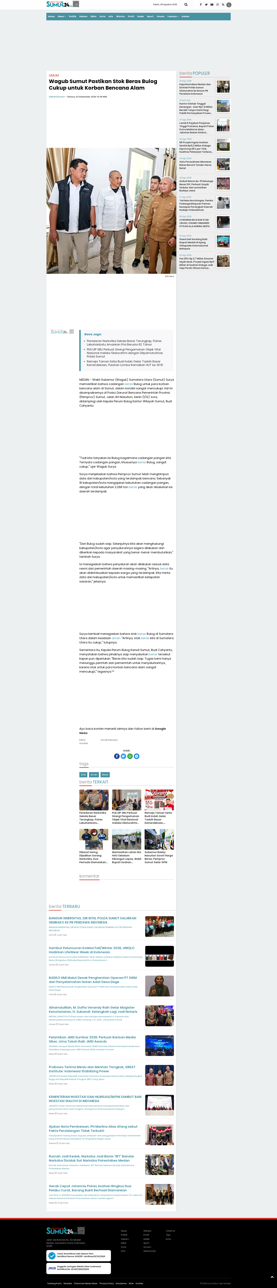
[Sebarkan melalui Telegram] (136, 756)
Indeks (185, 16)
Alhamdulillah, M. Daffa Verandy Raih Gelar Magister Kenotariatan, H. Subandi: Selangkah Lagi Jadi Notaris (93, 1009)
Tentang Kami (54, 1283)
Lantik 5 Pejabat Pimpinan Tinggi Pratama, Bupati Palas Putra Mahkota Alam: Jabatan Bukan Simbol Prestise (196, 129)
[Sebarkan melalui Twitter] (123, 756)
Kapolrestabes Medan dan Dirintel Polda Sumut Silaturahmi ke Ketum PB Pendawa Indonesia (195, 89)
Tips (168, 1234)
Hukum (83, 16)
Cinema (170, 1230)
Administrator (57, 96)
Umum (160, 16)
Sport (150, 16)
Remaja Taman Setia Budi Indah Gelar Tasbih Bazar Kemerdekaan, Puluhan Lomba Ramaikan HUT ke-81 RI (125, 363)
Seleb (140, 16)
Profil (131, 16)
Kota (102, 16)
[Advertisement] (138, 46)
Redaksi (68, 1283)
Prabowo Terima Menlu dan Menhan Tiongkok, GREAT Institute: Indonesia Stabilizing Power (92, 1069)
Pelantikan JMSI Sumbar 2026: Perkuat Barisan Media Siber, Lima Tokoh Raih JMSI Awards (92, 1039)
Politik (72, 16)
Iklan (131, 1283)
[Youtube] (212, 4)
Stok (83, 774)
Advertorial (149, 1251)
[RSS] (223, 4)
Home (51, 16)
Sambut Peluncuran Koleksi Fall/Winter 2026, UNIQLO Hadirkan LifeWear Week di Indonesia (91, 950)
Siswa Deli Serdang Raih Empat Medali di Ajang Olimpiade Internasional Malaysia (193, 244)
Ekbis (94, 16)
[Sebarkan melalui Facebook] (117, 756)
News (61, 16)
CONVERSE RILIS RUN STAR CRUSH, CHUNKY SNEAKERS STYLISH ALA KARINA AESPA (194, 223)
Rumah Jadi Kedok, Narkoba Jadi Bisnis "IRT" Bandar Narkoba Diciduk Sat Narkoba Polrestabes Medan (91, 1158)
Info (111, 16)
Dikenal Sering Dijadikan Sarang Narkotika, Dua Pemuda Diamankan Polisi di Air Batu (92, 859)
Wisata (120, 16)
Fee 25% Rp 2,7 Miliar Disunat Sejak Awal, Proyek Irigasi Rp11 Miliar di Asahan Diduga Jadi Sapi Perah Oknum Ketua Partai (196, 265)
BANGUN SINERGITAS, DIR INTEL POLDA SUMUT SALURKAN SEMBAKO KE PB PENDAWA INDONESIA (92, 920)
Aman (94, 774)
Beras (105, 774)
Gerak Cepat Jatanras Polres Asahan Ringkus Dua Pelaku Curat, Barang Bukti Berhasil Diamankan (90, 1188)
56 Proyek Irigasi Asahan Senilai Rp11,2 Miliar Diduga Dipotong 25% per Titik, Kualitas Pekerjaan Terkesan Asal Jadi (196, 148)
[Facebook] (200, 4)
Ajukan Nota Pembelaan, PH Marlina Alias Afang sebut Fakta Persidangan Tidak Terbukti (93, 1128)
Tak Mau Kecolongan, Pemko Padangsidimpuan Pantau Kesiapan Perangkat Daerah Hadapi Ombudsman (196, 205)
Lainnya (172, 16)
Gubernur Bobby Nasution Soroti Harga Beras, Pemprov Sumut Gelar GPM (159, 857)
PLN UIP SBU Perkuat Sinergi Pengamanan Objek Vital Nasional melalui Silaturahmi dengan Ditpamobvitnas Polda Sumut (125, 353)
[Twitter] (206, 4)
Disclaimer (121, 1283)
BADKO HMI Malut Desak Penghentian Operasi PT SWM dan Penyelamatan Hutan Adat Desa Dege (93, 979)
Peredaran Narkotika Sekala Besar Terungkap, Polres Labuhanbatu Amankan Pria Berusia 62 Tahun (124, 342)
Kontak (139, 1283)
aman (116, 638)
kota (51, 935)
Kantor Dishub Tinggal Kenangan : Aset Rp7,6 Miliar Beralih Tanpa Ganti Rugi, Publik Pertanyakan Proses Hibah (196, 110)
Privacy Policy (107, 1283)
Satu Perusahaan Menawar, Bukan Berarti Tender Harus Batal (195, 165)
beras (129, 384)
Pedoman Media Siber (85, 1283)
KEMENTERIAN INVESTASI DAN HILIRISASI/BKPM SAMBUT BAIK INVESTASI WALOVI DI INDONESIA (95, 1099)
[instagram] (217, 4)
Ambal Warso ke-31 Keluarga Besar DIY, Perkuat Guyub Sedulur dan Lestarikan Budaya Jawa (196, 186)
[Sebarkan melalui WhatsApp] (130, 756)
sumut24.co (212, 1283)
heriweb (227, 1283)
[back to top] (272, 1277)
